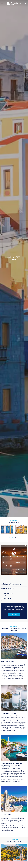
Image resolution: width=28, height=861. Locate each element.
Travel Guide (14, 614)
